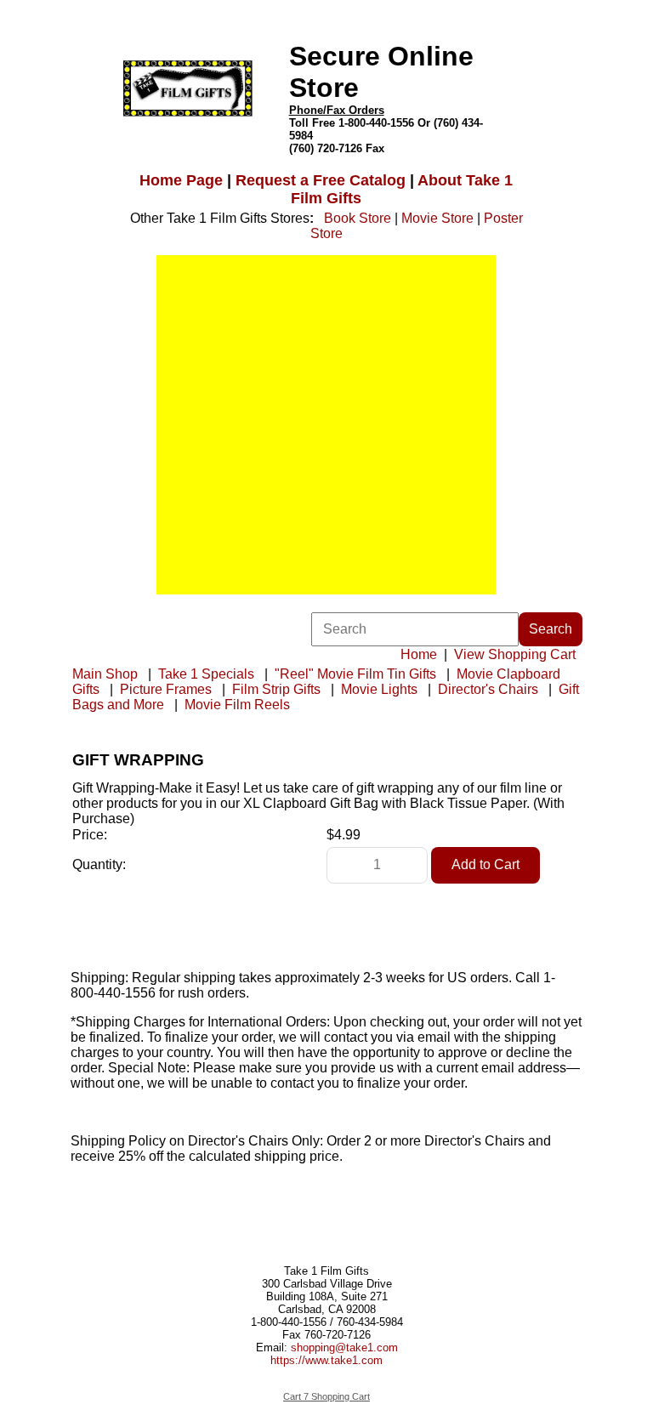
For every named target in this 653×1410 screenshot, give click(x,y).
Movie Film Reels (237, 704)
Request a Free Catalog (321, 180)
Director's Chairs (488, 689)
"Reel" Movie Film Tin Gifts (355, 674)
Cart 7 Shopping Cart (326, 1396)
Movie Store (437, 218)
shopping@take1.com (344, 1347)
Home (418, 654)
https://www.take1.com (326, 1360)
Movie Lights (379, 689)
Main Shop (105, 674)
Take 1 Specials (206, 674)
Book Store (357, 218)
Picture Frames (166, 689)
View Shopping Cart (515, 654)
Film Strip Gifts (276, 689)
